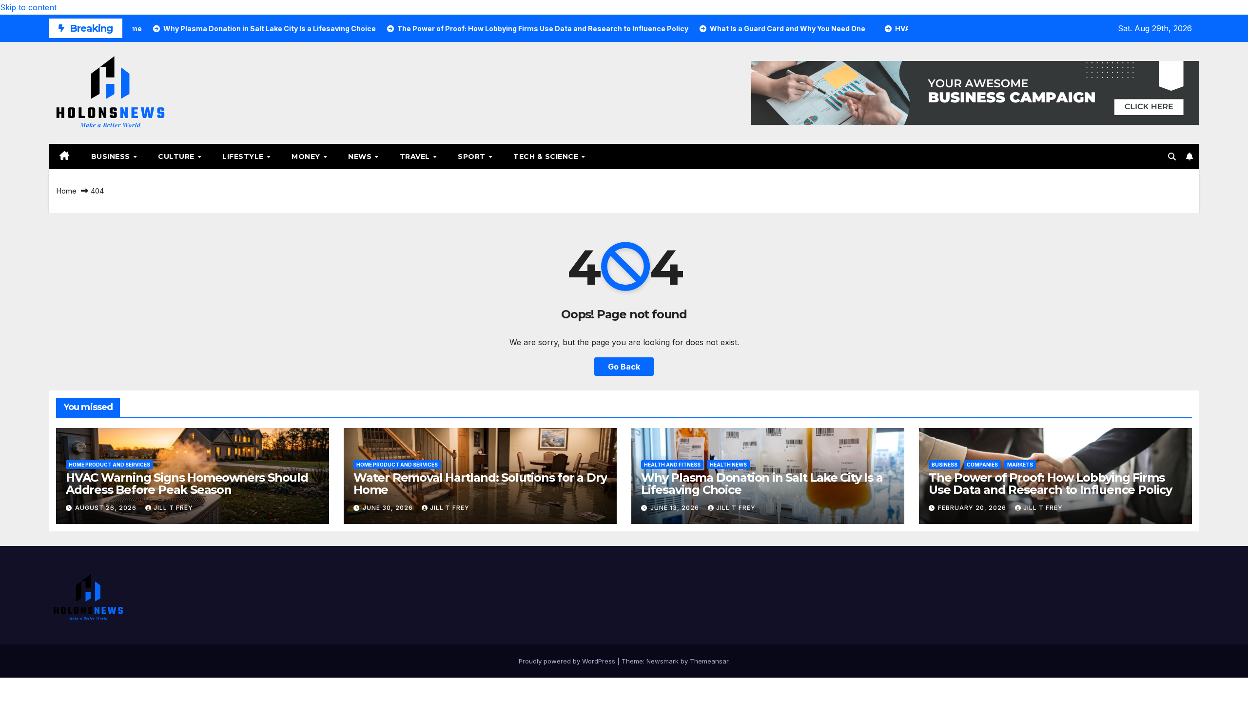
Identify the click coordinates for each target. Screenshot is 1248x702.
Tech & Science (547, 156)
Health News (728, 465)
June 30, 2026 (389, 507)
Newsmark (662, 661)
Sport (473, 156)
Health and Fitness (672, 465)
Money (307, 156)
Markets (1020, 465)
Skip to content (28, 7)
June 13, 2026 (675, 507)
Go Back (624, 366)
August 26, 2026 (106, 507)
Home (66, 190)
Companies (982, 465)
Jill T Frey (173, 507)
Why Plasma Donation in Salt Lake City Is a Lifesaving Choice (762, 483)
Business (112, 156)
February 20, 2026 (973, 507)
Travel (416, 156)
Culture (177, 156)
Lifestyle (244, 156)
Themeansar (709, 661)
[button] (1172, 156)
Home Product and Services (109, 465)
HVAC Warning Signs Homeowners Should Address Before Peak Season (187, 483)
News (361, 156)
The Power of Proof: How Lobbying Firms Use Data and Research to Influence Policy (1050, 483)
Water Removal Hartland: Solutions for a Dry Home (479, 483)
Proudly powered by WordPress (568, 661)
